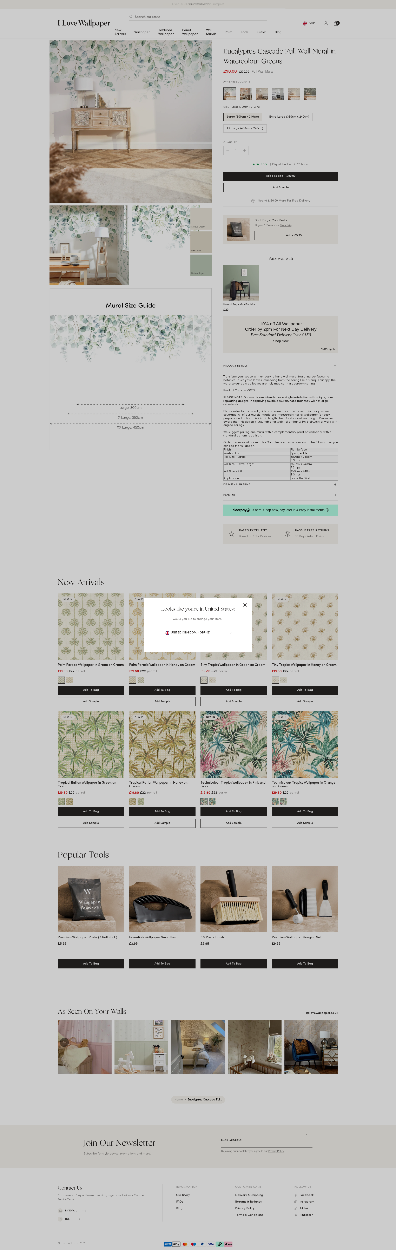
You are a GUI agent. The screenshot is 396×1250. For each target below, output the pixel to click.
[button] (245, 605)
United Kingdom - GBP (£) (190, 632)
